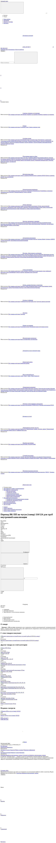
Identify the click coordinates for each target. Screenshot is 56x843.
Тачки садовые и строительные (47, 458)
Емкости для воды (9, 142)
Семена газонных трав (34, 127)
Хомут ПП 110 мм (5, 652)
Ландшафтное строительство (11, 490)
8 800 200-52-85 (4, 719)
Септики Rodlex (41, 239)
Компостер (23, 429)
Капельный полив (24, 139)
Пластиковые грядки (47, 286)
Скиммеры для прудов (22, 255)
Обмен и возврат (19, 750)
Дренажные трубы (11, 207)
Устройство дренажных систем (14, 500)
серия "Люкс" (23, 376)
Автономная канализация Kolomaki (19, 240)
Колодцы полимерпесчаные (44, 222)
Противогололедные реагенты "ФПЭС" (40, 472)
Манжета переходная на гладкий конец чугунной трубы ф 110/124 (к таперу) (20, 640)
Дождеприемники (8, 176)
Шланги (38, 208)
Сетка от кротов (27, 192)
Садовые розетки (10, 257)
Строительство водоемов (12, 493)
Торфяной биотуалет (21, 430)
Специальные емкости (26, 159)
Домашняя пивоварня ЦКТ (41, 160)
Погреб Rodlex (24, 444)
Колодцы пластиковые (6, 224)
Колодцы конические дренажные (28, 222)
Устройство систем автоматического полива (17, 499)
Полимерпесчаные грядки (34, 286)
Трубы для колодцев (47, 207)
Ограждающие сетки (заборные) (43, 271)
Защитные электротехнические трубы (10, 208)
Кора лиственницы (32, 339)
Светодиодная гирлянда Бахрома (46, 388)
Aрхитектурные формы (9, 501)
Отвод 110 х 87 (4, 657)
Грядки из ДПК (24, 286)
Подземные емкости (6, 159)
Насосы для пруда (34, 254)
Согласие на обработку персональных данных (34, 755)
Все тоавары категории (14, 114)
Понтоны (51, 160)
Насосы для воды (40, 141)
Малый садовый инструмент (32, 458)
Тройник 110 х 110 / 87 (6, 663)
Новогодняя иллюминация (13, 496)
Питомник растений (28, 35)
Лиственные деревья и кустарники (29, 114)
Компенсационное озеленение (14, 495)
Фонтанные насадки (49, 254)
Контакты (6, 23)
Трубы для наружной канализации (29, 206)
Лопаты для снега (24, 457)
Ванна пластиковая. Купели (27, 160)
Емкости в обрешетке (38, 159)
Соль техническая (24, 472)
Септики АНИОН (50, 239)
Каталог (3, 51)
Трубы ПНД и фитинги (22, 207)
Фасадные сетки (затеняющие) (8, 272)
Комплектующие (10, 143)
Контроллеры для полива (21, 141)
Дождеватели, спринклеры (44, 139)
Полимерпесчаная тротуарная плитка (39, 326)
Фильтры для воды (24, 142)
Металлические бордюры (33, 287)
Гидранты (16, 142)
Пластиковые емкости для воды (45, 157)
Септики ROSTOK (5, 240)
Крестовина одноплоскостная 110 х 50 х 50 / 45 (12, 687)
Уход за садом (7, 504)
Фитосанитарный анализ (10, 503)
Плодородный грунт (31, 301)
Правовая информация (29, 750)
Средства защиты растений (43, 301)
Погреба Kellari (32, 444)
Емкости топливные (16, 159)
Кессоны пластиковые (14, 160)
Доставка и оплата (5, 750)
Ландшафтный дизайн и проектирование (14, 488)
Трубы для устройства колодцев (20, 224)
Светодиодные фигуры (32, 391)
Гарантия (12, 750)
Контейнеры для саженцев (36, 457)
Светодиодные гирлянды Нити (8, 389)
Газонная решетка (18, 192)
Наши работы (7, 19)
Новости (13, 752)
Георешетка (30, 190)
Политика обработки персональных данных (12, 755)
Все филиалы (4, 746)
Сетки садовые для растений (27, 271)
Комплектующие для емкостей (8, 161)
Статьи (17, 752)
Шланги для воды (33, 142)
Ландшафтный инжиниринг (11, 497)
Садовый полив (34, 139)
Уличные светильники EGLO (46, 405)
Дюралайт (23, 391)
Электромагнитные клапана (8, 141)
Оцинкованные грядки (6, 287)
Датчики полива (32, 141)
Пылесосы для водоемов (20, 257)
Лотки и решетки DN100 (26, 175)
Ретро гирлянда (34, 388)
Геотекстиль (23, 190)
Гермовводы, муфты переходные (28, 208)
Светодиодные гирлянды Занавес (24, 389)
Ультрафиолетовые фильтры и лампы (37, 255)
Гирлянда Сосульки (9, 391)
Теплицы (22, 314)
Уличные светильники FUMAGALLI (29, 405)
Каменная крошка (24, 363)
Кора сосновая (24, 339)
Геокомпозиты (36, 190)
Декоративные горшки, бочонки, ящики (36, 429)
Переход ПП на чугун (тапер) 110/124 (10, 715)
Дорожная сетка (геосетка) (7, 192)
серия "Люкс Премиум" (33, 376)
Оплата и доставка (8, 21)
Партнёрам (6, 20)
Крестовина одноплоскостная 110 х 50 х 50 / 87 (12, 692)
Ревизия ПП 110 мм (5, 681)
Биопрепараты (30, 257)
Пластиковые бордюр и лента (19, 287)
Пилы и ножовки (20, 458)
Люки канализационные (34, 224)
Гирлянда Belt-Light (25, 388)
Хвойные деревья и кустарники (46, 114)
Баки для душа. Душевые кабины (28, 157)
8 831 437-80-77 (26, 47)
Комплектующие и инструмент (11, 225)
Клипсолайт (18, 391)
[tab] (28, 605)
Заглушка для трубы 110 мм (7, 698)
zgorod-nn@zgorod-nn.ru (6, 747)
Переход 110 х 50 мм (6, 675)
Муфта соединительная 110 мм (8, 703)
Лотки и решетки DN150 (39, 175)
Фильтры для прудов (6, 255)
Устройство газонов (11, 492)
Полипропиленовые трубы (35, 207)
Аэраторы (13, 255)
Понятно (3, 774)
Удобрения (23, 301)
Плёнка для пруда (24, 254)
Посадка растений (10, 491)
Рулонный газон (24, 127)
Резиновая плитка (24, 326)
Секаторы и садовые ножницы (8, 458)
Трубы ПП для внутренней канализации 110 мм (12, 670)
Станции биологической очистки (28, 239)
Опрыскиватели (47, 457)
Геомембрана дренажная (46, 190)
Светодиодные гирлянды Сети (41, 389)
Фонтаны (41, 254)
